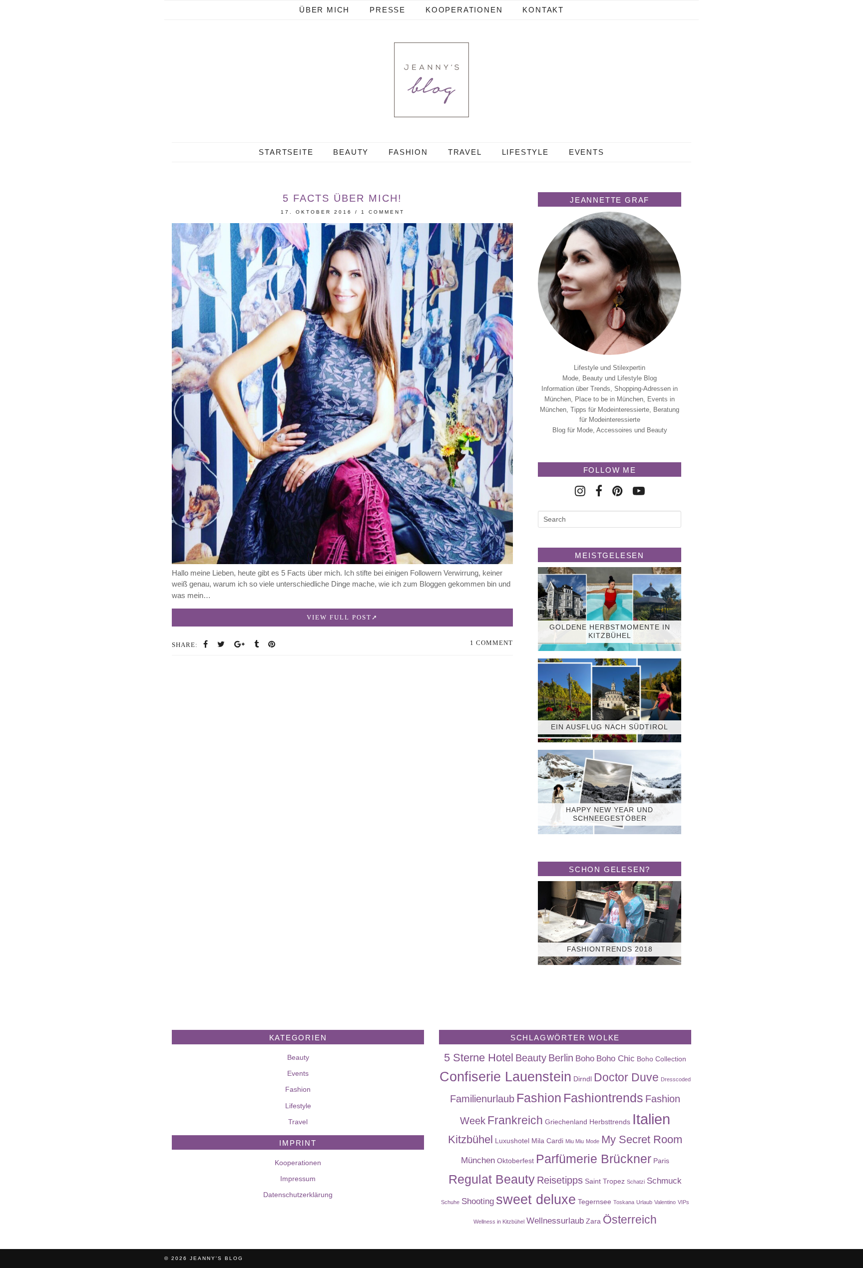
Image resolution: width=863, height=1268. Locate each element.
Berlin (560, 1057)
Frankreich (515, 1120)
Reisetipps (560, 1180)
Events (586, 152)
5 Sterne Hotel (478, 1057)
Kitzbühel (470, 1139)
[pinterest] (617, 491)
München (478, 1160)
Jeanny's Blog (216, 1258)
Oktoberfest (515, 1161)
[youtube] (639, 491)
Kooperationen (464, 9)
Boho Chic (615, 1058)
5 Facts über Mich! (342, 198)
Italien (651, 1119)
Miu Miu (574, 1141)
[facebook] (598, 491)
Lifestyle (525, 152)
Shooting (477, 1201)
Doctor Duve (626, 1077)
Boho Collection (661, 1059)
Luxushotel (512, 1141)
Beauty (351, 152)
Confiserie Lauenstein (505, 1076)
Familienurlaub (482, 1098)
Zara (593, 1221)
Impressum (298, 1179)
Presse (388, 9)
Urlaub (644, 1202)
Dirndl (582, 1079)
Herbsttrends (609, 1122)
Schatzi (636, 1182)
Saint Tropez (605, 1181)
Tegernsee (594, 1202)
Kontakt (543, 9)
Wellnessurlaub (555, 1221)
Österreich (630, 1219)
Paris (661, 1161)
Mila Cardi (547, 1141)
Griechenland (566, 1122)
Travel (465, 152)
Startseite (286, 152)
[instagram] (580, 491)
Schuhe (450, 1202)
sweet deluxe (536, 1199)
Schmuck (664, 1181)
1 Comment (383, 212)
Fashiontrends (603, 1098)
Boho (584, 1058)
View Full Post (339, 617)
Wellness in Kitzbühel (498, 1222)
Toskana (623, 1202)
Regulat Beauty (491, 1179)
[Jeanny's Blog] (431, 79)
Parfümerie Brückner (593, 1159)
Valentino (665, 1202)
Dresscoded (676, 1079)
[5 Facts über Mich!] (342, 561)
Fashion (408, 152)
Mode (592, 1141)
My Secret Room (641, 1139)
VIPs (683, 1202)
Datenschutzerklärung (298, 1195)
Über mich (324, 9)
